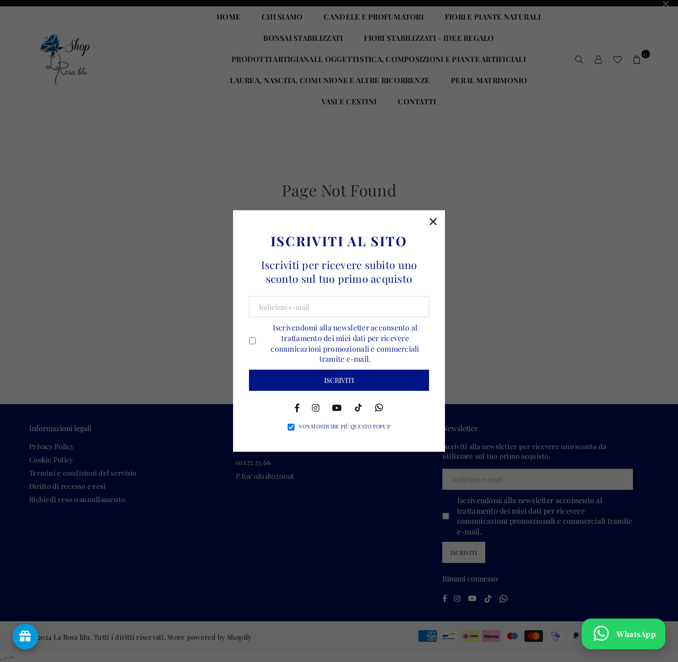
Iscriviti (339, 379)
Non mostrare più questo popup (344, 426)
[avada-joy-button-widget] (25, 636)
